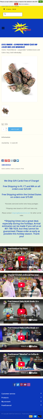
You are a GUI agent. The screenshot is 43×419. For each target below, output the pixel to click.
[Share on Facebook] (3, 160)
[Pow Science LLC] (24, 28)
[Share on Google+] (5, 160)
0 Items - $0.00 (11, 9)
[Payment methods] (30, 416)
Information (6, 137)
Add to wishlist (6, 169)
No (16, 4)
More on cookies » (24, 4)
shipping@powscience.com (21, 213)
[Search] (5, 14)
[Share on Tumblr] (15, 160)
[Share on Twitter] (17, 160)
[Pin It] (9, 160)
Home (4, 50)
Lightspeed (32, 414)
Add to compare (15, 169)
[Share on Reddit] (11, 160)
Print (22, 169)
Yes (41, 1)
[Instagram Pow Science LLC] (28, 384)
